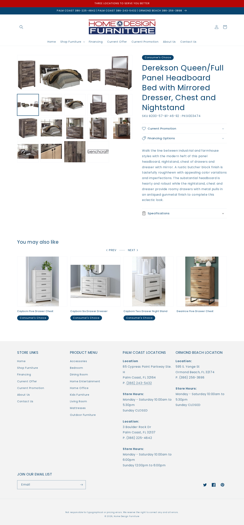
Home (21, 361)
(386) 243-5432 (139, 383)
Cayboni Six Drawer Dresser (89, 311)
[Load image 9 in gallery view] (98, 128)
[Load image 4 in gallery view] (98, 105)
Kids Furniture (79, 395)
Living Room (78, 401)
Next (131, 250)
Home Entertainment (85, 381)
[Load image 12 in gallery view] (51, 151)
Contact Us (25, 401)
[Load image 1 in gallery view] (28, 105)
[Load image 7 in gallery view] (51, 128)
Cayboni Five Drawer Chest (35, 311)
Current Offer (27, 381)
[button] (21, 27)
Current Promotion (30, 388)
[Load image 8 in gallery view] (75, 128)
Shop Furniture (27, 368)
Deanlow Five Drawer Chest (195, 311)
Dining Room (79, 374)
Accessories (78, 361)
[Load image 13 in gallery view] (75, 151)
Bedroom (76, 368)
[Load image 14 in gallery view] (98, 151)
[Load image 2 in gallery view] (51, 105)
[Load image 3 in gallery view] (75, 105)
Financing (24, 374)
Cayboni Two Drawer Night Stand (146, 311)
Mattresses (78, 408)
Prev (112, 250)
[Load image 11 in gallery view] (28, 151)
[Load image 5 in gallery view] (121, 105)
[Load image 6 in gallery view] (28, 128)
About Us (23, 395)
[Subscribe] (81, 484)
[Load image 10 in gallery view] (121, 128)
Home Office (79, 388)
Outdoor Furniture (83, 415)
